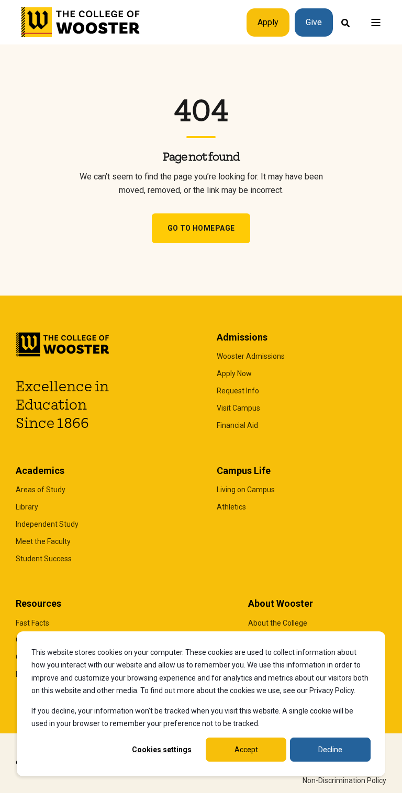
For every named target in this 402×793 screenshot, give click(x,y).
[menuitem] (251, 356)
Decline (330, 749)
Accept (246, 749)
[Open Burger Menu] (375, 22)
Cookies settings (162, 749)
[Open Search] (345, 22)
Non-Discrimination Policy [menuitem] (344, 780)
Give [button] (314, 22)
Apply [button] (268, 22)
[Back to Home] (81, 22)
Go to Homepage (201, 228)
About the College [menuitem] (277, 623)
